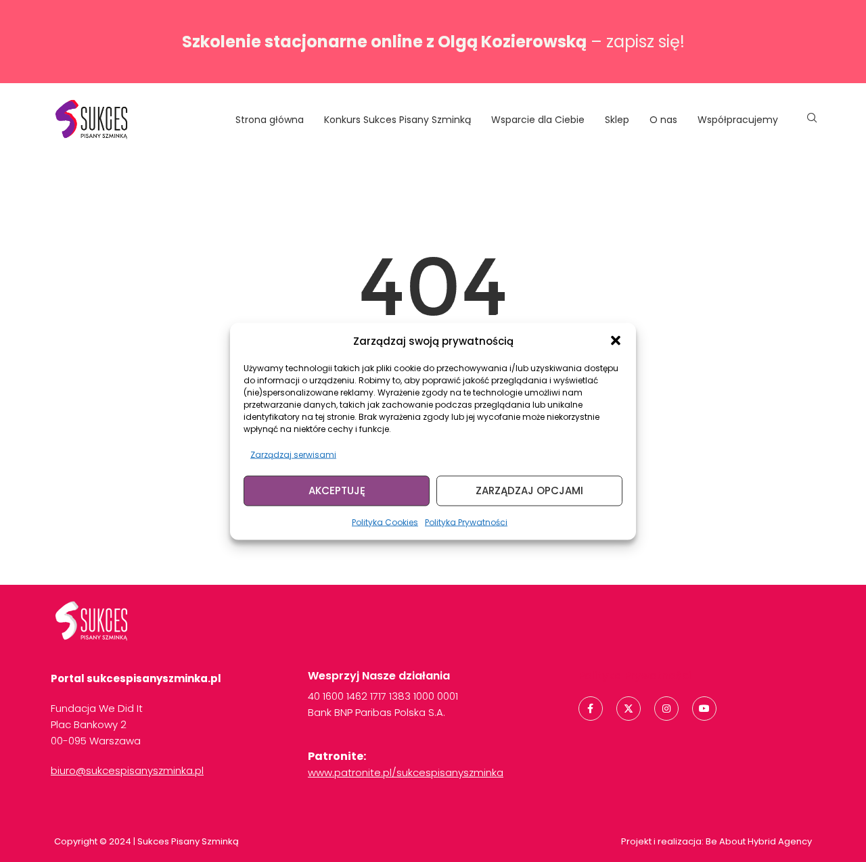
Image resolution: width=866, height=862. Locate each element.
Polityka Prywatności (466, 521)
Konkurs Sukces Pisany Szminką (397, 119)
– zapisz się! (433, 41)
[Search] (812, 120)
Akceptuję (337, 490)
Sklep (617, 119)
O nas (663, 119)
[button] (615, 341)
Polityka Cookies (385, 521)
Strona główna (269, 119)
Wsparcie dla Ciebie (538, 119)
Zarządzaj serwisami (293, 454)
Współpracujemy (738, 119)
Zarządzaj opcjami (529, 490)
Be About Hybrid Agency (758, 841)
